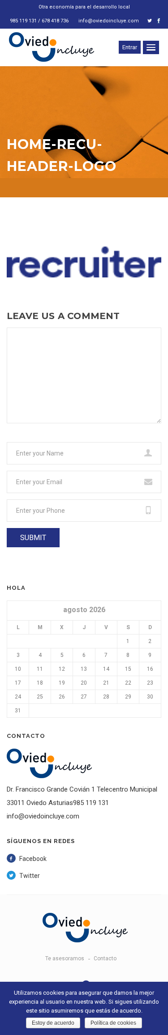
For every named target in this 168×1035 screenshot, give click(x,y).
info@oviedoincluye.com (108, 21)
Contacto (105, 958)
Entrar (129, 47)
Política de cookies (113, 1023)
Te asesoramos (64, 958)
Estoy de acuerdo (53, 1023)
